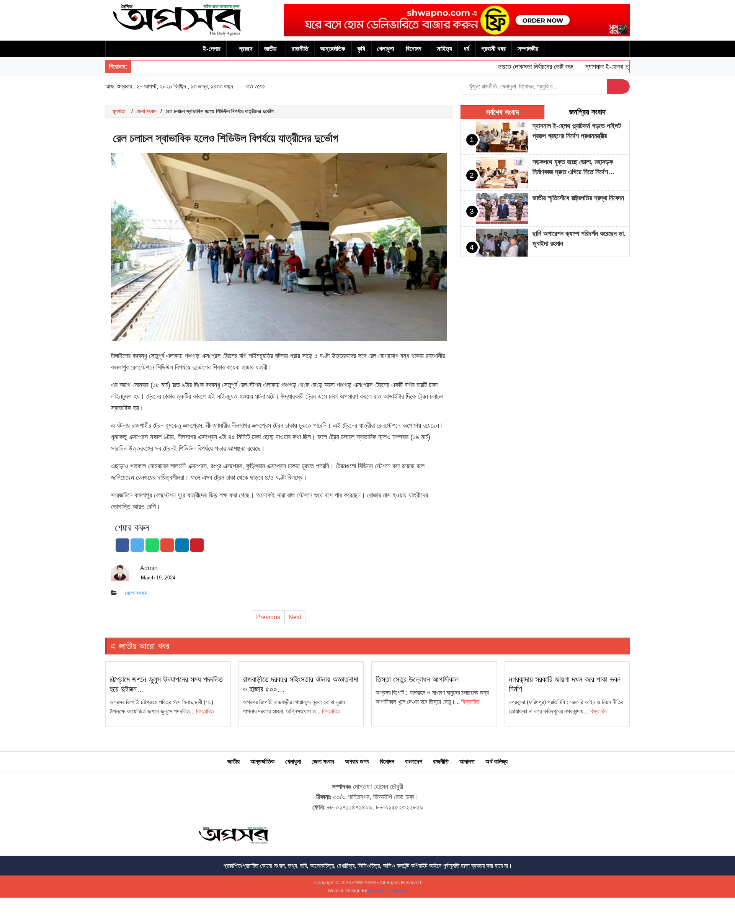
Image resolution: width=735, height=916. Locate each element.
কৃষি (361, 48)
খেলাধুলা (385, 48)
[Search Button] (618, 86)
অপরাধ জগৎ (357, 761)
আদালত (467, 761)
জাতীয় (270, 48)
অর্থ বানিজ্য (496, 761)
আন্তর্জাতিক (332, 48)
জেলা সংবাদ (147, 111)
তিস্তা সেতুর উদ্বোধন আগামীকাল (417, 679)
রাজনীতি (300, 48)
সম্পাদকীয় (528, 48)
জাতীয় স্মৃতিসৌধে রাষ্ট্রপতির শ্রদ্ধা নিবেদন (578, 198)
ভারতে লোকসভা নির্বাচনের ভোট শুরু (520, 66)
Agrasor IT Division (387, 890)
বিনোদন (413, 48)
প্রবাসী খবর (493, 48)
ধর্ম (466, 48)
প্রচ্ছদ (245, 48)
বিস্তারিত (205, 711)
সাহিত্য (444, 48)
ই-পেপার (211, 48)
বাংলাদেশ (413, 761)
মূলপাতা (119, 111)
